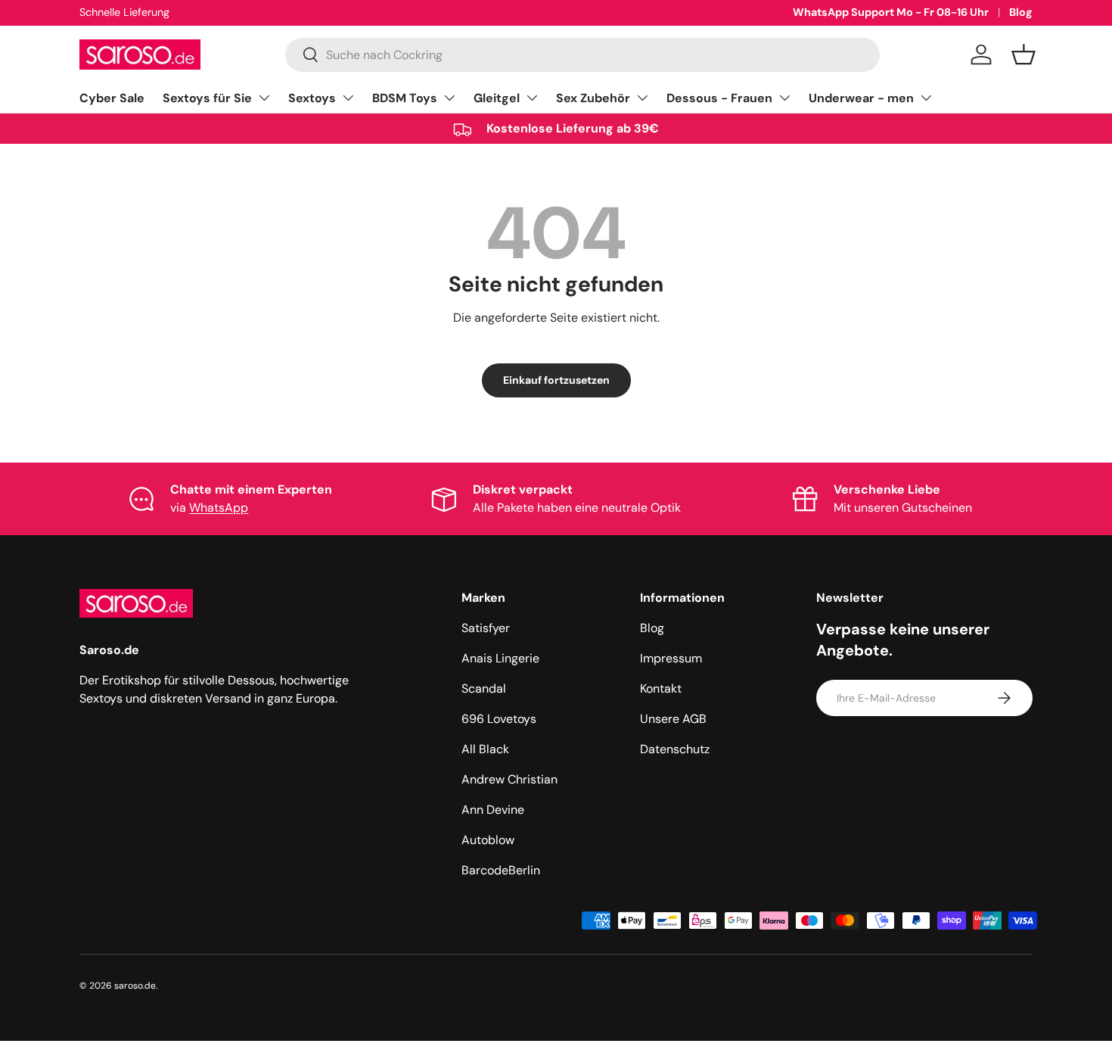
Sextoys (312, 98)
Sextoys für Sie (207, 98)
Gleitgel (497, 98)
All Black (485, 749)
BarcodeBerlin (500, 870)
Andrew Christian (509, 779)
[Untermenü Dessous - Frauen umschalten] (784, 98)
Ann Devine (492, 810)
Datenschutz (675, 749)
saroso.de (135, 986)
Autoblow (487, 840)
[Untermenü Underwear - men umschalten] (926, 98)
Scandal (483, 688)
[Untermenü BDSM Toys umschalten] (449, 98)
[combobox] (582, 55)
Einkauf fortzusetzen (556, 380)
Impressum (671, 658)
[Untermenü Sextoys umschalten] (348, 98)
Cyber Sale (111, 98)
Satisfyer (485, 628)
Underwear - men (861, 98)
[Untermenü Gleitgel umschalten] (532, 98)
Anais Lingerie (500, 658)
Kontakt (661, 688)
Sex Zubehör (593, 98)
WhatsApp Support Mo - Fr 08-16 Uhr (891, 12)
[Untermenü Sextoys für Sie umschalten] (264, 98)
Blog (1021, 12)
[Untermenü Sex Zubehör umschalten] (642, 98)
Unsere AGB (673, 719)
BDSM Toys (404, 98)
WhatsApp (218, 508)
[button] (1023, 54)
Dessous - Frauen (719, 98)
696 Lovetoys (498, 719)
